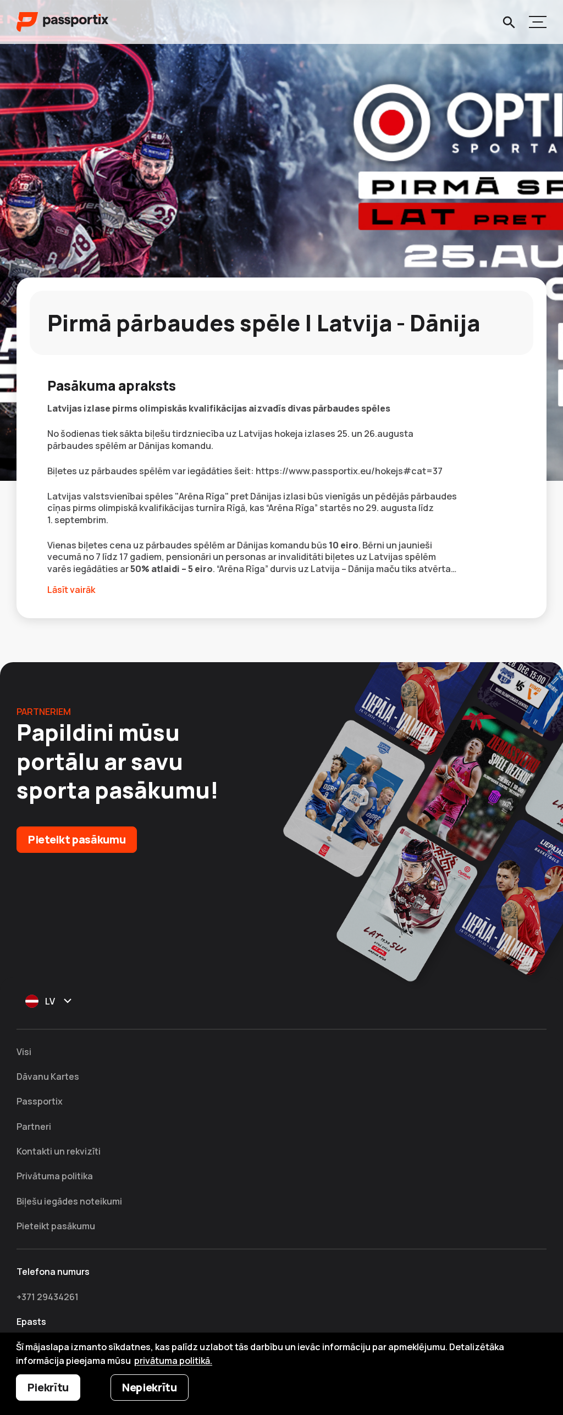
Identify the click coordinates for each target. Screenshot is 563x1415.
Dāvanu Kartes (47, 1076)
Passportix (39, 1101)
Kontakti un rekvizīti (58, 1151)
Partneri (33, 1126)
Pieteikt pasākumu (76, 839)
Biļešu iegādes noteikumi (69, 1201)
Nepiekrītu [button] (149, 1387)
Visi (23, 1052)
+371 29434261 (47, 1297)
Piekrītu (48, 1387)
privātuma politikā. (173, 1361)
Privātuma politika (54, 1176)
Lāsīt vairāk (71, 590)
